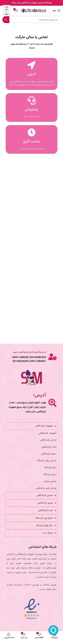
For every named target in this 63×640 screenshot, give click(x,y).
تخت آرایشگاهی (49, 447)
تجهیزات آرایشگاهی (48, 433)
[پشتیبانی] (31, 100)
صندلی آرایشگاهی (48, 440)
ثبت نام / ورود (6, 10)
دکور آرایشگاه (50, 467)
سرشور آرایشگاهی (49, 453)
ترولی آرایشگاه (50, 474)
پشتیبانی (31, 109)
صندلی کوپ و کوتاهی (46, 488)
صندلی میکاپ (50, 481)
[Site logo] (33, 10)
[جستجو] (5, 19)
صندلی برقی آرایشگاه (47, 460)
